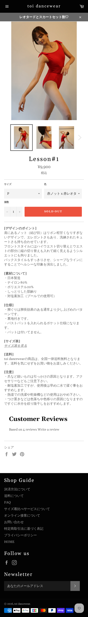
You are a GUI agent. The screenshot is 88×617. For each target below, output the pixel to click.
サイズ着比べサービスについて (27, 509)
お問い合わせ (14, 522)
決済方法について (17, 489)
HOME (9, 542)
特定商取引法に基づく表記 (23, 529)
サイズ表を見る (15, 346)
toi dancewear (44, 6)
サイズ (7, 184)
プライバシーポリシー (20, 535)
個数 (6, 202)
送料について (14, 496)
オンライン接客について (22, 516)
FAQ (7, 502)
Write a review (48, 429)
